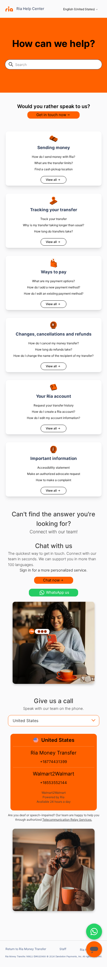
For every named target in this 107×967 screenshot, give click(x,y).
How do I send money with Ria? (53, 157)
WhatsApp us (57, 592)
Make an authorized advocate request (53, 474)
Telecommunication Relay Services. (67, 819)
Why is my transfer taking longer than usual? (53, 225)
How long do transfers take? (53, 231)
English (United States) (79, 9)
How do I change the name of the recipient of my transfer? (53, 356)
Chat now (51, 580)
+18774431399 (53, 761)
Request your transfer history (54, 405)
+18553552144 (53, 782)
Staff (62, 949)
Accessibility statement (53, 467)
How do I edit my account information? (53, 418)
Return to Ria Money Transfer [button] (25, 949)
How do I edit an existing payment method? (53, 293)
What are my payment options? (53, 281)
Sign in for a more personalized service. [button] (53, 570)
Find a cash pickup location (54, 169)
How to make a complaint (53, 480)
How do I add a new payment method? (53, 287)
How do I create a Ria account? (53, 411)
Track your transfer (53, 219)
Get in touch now (51, 114)
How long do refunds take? (53, 349)
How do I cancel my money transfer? (53, 343)
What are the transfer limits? (53, 163)
